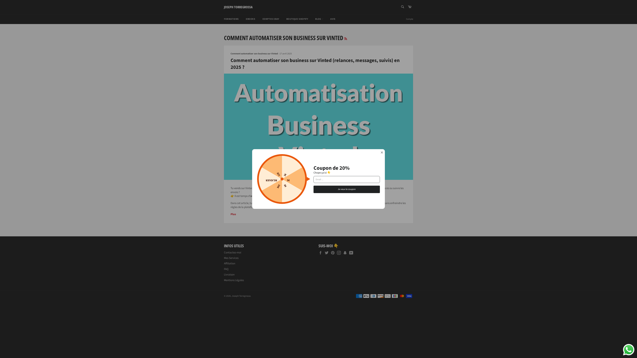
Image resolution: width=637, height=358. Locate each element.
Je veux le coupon (347, 189)
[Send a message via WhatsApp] (628, 349)
